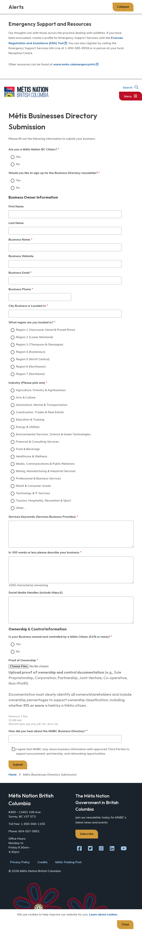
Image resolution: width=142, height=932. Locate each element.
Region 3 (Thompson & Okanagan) (39, 344)
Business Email (19, 272)
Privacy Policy (20, 862)
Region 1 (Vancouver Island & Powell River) (45, 330)
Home (13, 774)
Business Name (19, 239)
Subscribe (87, 834)
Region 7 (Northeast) (30, 374)
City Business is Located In (27, 306)
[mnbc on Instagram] (101, 849)
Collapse (123, 7)
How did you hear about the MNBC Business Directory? (47, 731)
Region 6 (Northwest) (31, 366)
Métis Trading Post (68, 862)
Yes (18, 157)
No (18, 164)
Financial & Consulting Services (37, 441)
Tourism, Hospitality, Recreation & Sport (43, 500)
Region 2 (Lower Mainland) (34, 337)
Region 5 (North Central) (33, 359)
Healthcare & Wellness (31, 456)
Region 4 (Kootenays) (30, 352)
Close (125, 924)
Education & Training (30, 419)
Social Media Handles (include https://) (36, 592)
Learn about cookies (103, 914)
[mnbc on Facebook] (79, 849)
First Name (16, 206)
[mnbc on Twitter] (90, 849)
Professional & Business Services (38, 478)
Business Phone (20, 289)
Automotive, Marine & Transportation (41, 405)
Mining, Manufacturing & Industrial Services (46, 471)
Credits (43, 862)
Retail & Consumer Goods (33, 486)
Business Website (21, 256)
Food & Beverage (28, 449)
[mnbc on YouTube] (123, 849)
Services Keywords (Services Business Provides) (42, 517)
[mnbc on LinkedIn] (112, 849)
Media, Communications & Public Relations (45, 464)
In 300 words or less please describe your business (44, 552)
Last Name (16, 223)
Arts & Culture (26, 397)
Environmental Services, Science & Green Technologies (53, 434)
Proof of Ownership (22, 660)
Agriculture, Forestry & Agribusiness (41, 390)
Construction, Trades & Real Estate (40, 412)
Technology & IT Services (33, 493)
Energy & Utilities (28, 427)
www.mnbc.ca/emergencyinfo (74, 64)
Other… (21, 508)
